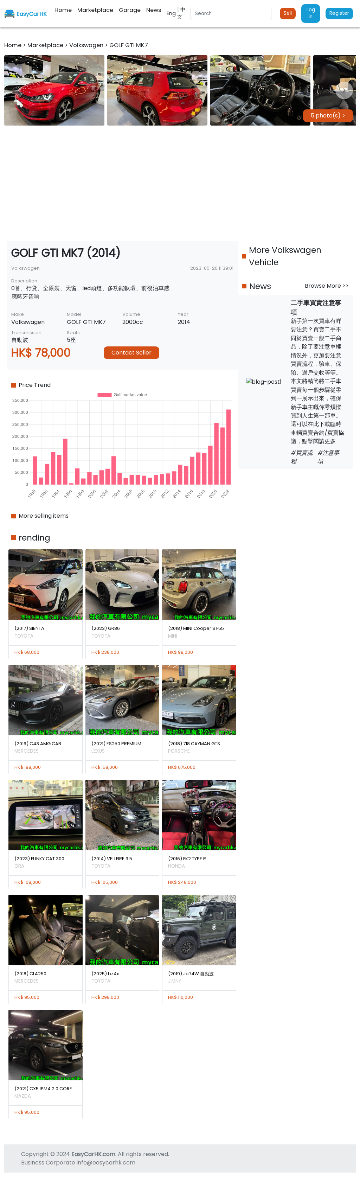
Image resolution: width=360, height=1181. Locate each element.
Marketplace (46, 45)
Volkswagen (87, 45)
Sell (288, 13)
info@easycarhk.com (106, 1162)
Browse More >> (327, 286)
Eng (172, 13)
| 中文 (181, 13)
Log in (311, 13)
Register (339, 13)
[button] (54, 90)
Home (13, 45)
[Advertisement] (180, 183)
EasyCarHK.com (93, 1154)
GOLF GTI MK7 (128, 45)
